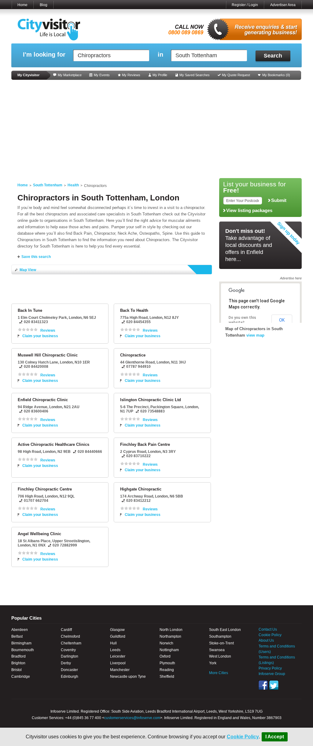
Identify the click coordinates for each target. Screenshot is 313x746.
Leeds (115, 650)
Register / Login (245, 5)
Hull (113, 643)
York (212, 663)
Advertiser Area (283, 5)
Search (273, 56)
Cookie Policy (243, 736)
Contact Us (268, 629)
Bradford (18, 656)
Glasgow (117, 630)
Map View (28, 270)
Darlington (69, 656)
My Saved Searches (194, 75)
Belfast (17, 636)
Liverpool (118, 663)
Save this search (36, 257)
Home (22, 5)
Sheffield (167, 676)
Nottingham (169, 650)
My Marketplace (70, 75)
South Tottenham (47, 185)
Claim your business (40, 336)
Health (73, 185)
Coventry (68, 650)
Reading (167, 670)
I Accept (274, 736)
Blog (43, 5)
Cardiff (66, 630)
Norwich (166, 643)
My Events (102, 75)
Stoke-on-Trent (221, 643)
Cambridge (20, 676)
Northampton (170, 636)
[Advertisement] (156, 129)
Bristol (16, 670)
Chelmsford (70, 636)
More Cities (218, 673)
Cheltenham (71, 643)
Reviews (47, 330)
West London (220, 656)
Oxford (165, 656)
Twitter (273, 685)
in (160, 54)
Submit (278, 200)
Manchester (120, 670)
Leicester (117, 656)
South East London (225, 630)
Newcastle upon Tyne (128, 676)
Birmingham (21, 643)
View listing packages (249, 210)
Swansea (217, 650)
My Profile (160, 75)
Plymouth (167, 663)
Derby (66, 663)
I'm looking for (44, 54)
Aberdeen (19, 630)
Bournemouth (22, 650)
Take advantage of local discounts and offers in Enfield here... (248, 245)
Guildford (117, 636)
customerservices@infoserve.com (132, 718)
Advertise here (291, 278)
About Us (266, 640)
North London (171, 630)
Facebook (263, 685)
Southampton (220, 636)
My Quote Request (236, 75)
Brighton (18, 663)
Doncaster (69, 670)
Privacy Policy (270, 668)
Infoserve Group (272, 674)
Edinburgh (69, 676)
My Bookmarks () (276, 75)
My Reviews (131, 75)
